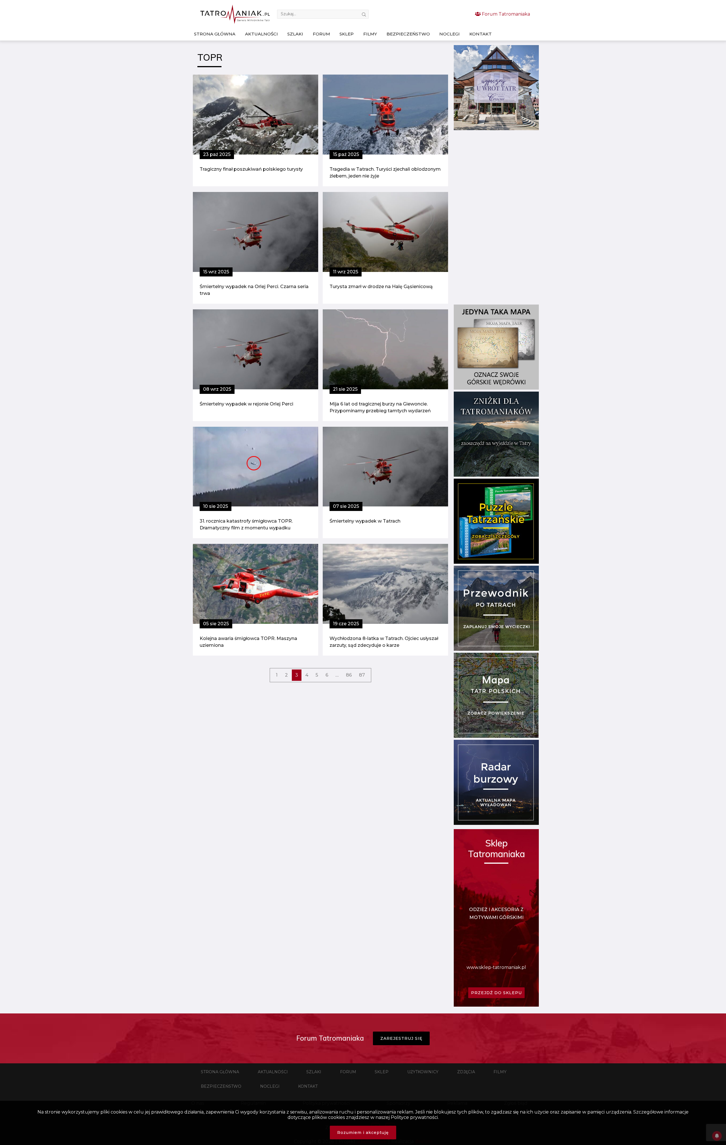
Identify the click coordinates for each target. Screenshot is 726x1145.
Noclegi (449, 34)
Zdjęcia (466, 1071)
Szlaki (295, 34)
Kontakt (480, 34)
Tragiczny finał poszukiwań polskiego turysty (251, 169)
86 (349, 675)
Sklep (346, 34)
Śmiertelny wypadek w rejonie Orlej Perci (246, 404)
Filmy (370, 34)
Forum (321, 34)
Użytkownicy (422, 1071)
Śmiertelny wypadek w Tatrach (365, 521)
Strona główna (214, 34)
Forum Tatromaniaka (505, 14)
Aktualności (261, 34)
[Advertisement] (496, 217)
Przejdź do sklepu (496, 992)
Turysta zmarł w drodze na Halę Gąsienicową (381, 286)
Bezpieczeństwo (408, 34)
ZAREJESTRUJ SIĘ (401, 1038)
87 (362, 675)
